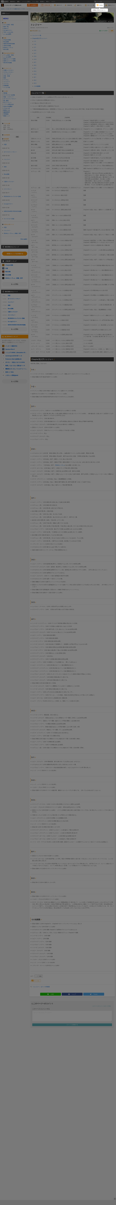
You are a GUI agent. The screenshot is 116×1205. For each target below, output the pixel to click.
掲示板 (101, 5)
